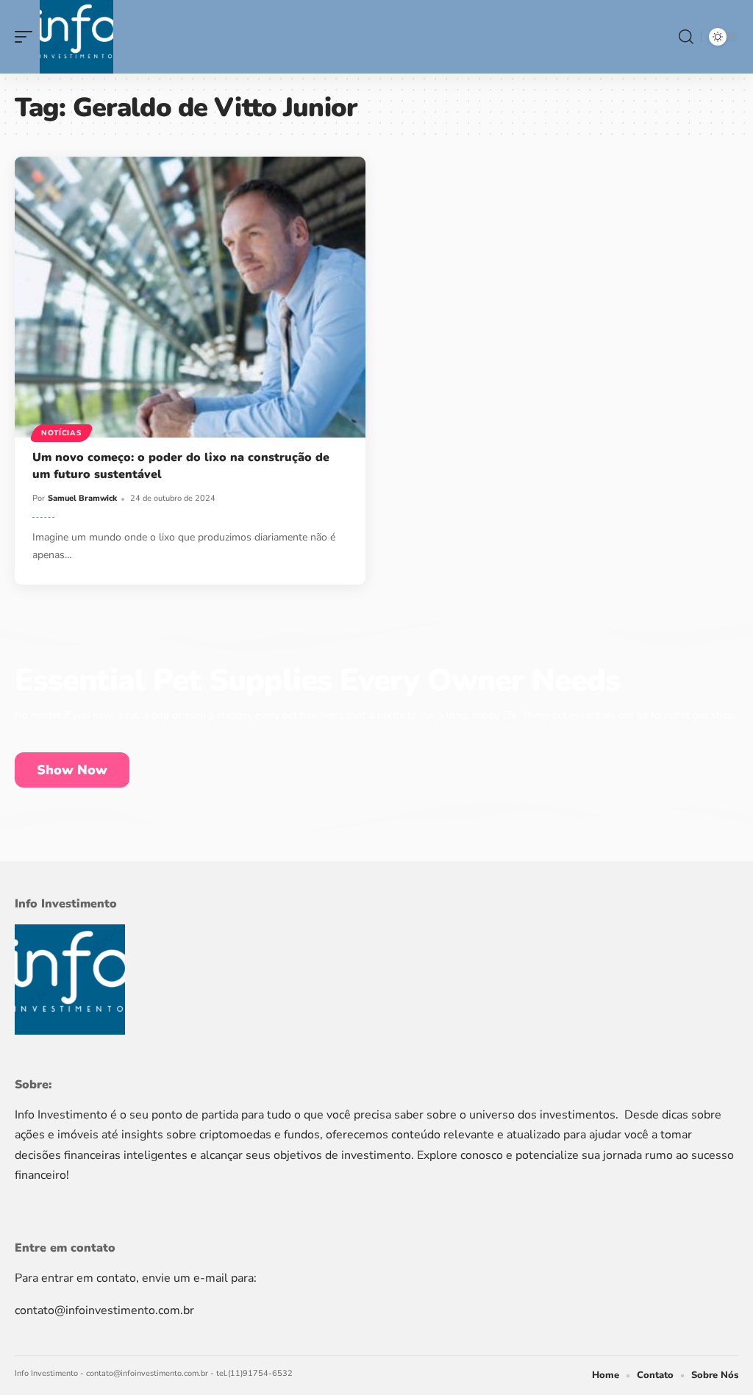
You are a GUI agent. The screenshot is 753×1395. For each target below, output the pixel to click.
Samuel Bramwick (82, 498)
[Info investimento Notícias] (76, 37)
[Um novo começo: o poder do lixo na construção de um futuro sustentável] (190, 297)
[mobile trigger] (27, 37)
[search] (686, 36)
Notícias (61, 433)
